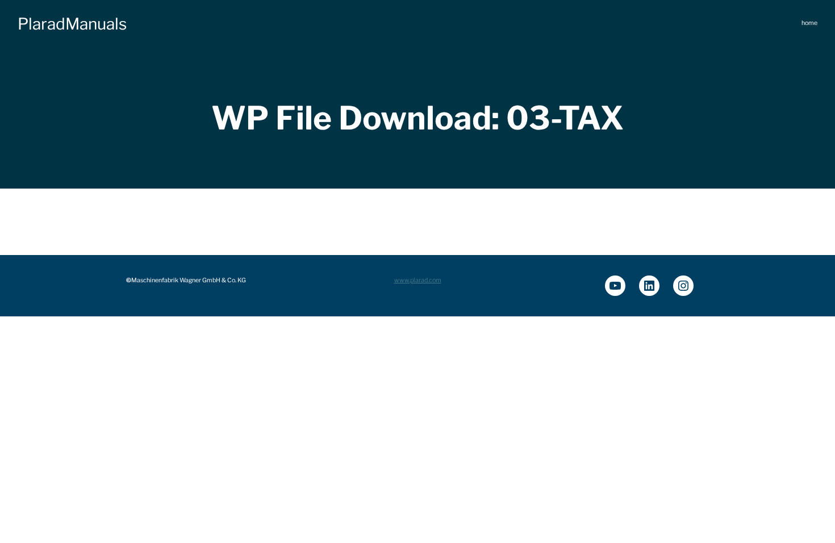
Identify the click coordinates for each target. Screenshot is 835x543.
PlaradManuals (72, 24)
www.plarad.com (417, 280)
